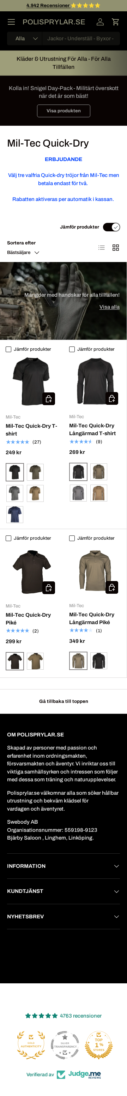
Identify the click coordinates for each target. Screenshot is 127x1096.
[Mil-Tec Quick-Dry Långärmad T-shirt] (95, 382)
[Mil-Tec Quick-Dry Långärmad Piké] (95, 571)
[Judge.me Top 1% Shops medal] (97, 1045)
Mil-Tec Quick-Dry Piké (28, 619)
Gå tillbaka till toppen (63, 701)
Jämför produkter (79, 227)
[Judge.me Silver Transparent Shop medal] (63, 1045)
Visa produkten (64, 110)
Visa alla (109, 307)
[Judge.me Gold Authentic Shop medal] (30, 1045)
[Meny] (11, 22)
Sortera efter (21, 242)
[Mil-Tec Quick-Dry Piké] (32, 571)
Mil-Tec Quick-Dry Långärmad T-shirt (92, 430)
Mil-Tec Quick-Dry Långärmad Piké (91, 619)
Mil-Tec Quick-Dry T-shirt (31, 430)
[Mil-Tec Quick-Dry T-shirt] (32, 382)
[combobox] (63, 38)
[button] (115, 22)
